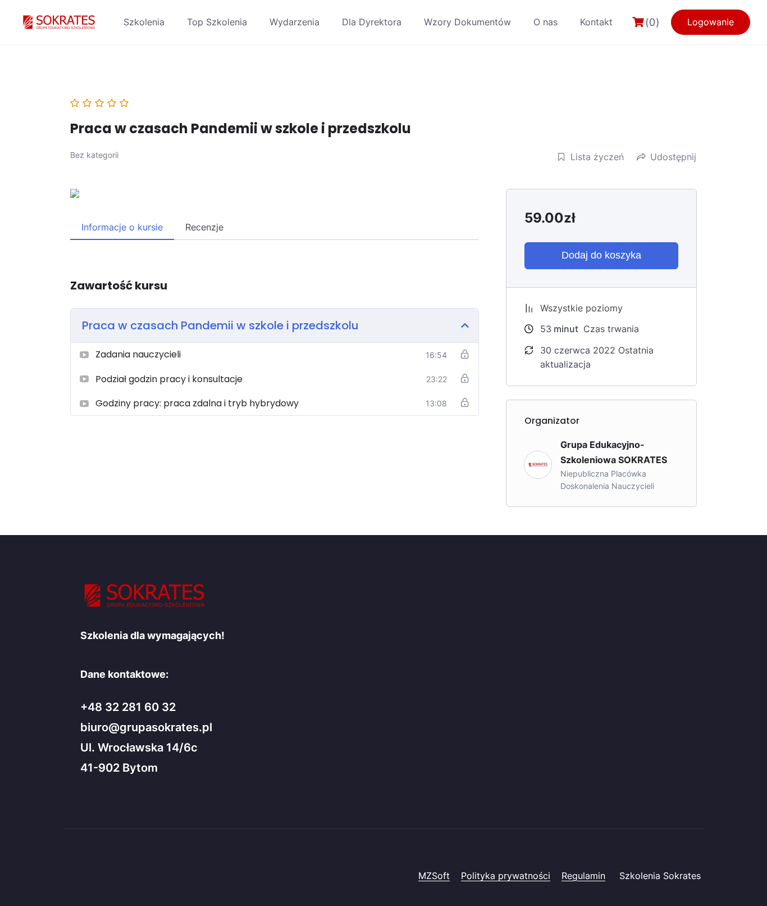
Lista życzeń (597, 156)
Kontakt (596, 22)
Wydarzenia (294, 22)
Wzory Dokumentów (467, 22)
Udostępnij (673, 156)
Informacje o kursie (122, 227)
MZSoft (434, 875)
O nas (545, 22)
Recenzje (204, 227)
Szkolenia (144, 22)
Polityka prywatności (505, 875)
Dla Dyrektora (371, 22)
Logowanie (710, 22)
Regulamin (583, 875)
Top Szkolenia (217, 22)
